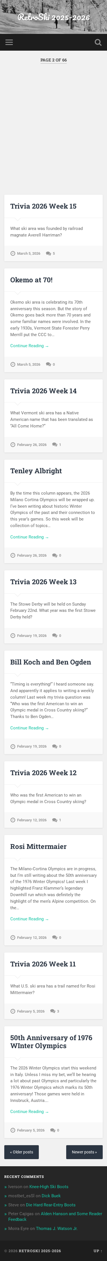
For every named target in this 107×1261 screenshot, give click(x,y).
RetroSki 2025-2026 (53, 17)
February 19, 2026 (32, 635)
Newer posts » (84, 1152)
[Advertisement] (53, 124)
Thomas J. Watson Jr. (57, 1228)
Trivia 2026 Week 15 (43, 206)
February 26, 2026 (32, 445)
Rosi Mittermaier (38, 846)
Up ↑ (98, 1250)
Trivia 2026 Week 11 (43, 963)
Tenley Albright (36, 470)
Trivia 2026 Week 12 (43, 772)
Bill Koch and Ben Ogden (50, 662)
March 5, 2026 (28, 253)
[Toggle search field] (98, 42)
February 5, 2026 (31, 1011)
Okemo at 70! (31, 279)
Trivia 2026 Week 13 (43, 581)
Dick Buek (51, 1195)
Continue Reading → (29, 345)
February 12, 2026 (32, 820)
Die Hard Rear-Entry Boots (51, 1204)
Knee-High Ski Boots (48, 1186)
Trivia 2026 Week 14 (43, 390)
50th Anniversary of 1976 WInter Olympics (51, 1041)
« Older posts (21, 1152)
